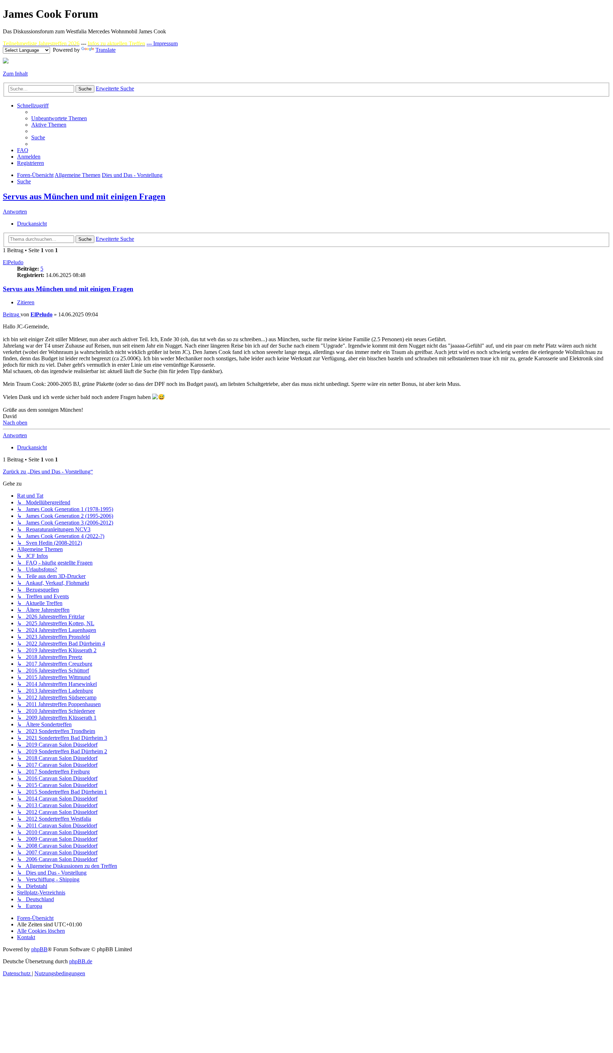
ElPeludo (13, 262)
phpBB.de (80, 961)
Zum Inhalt (15, 74)
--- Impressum (162, 43)
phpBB (39, 949)
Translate (105, 50)
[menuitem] (59, 118)
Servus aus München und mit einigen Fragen (84, 196)
